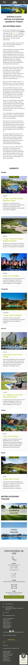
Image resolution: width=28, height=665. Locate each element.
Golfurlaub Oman (6, 619)
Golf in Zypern (6, 621)
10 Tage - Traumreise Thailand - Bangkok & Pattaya (13, 200)
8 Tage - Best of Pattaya (10, 436)
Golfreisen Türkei (6, 623)
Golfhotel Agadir (6, 627)
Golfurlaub (15, 33)
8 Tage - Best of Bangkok (11, 276)
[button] (5, 8)
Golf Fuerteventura (7, 660)
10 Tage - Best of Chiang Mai (12, 315)
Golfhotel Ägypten (7, 625)
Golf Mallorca (6, 656)
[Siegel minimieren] (26, 655)
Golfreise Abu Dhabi (7, 622)
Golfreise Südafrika (7, 651)
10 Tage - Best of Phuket (11, 479)
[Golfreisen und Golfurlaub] (14, 2)
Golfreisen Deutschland (8, 654)
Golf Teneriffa (6, 659)
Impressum (5, 645)
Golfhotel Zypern (6, 652)
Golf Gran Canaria (6, 658)
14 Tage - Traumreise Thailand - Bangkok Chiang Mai (13, 240)
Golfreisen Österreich (7, 655)
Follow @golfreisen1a (19, 632)
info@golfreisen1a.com (14, 594)
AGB (4, 642)
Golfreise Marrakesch (7, 626)
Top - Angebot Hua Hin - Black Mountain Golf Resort (13, 396)
